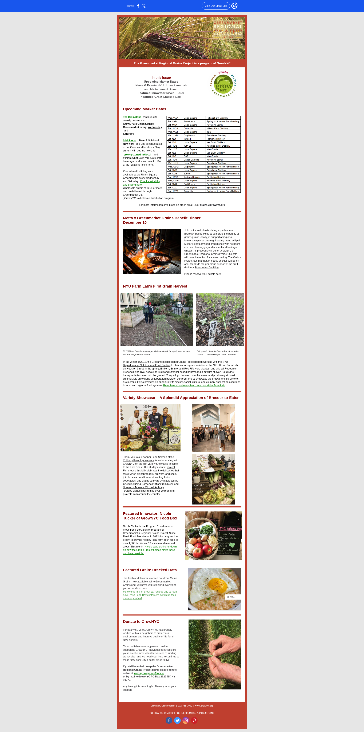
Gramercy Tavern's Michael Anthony (143, 487)
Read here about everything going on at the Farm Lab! (194, 385)
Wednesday (155, 127)
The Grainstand (132, 117)
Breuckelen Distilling (207, 267)
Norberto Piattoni (151, 484)
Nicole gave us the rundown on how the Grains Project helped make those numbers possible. (150, 550)
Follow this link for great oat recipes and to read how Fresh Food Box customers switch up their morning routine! (150, 595)
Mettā (206, 233)
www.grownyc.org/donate (149, 673)
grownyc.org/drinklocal (137, 154)
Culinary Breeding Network (138, 460)
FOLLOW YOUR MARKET (162, 713)
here (218, 274)
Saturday (128, 133)
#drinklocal (129, 140)
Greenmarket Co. (133, 194)
